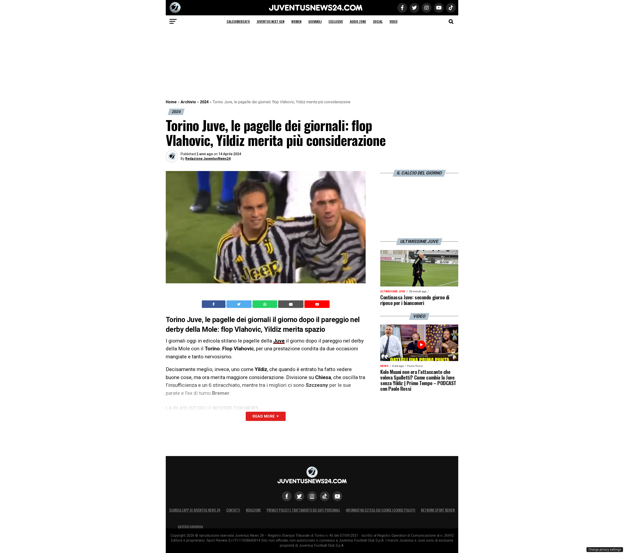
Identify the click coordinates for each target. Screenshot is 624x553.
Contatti (233, 510)
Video (394, 21)
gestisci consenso (190, 526)
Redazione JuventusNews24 (208, 159)
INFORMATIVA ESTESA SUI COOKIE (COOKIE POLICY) (380, 510)
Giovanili (315, 21)
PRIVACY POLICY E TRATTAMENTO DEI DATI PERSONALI (303, 510)
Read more (264, 416)
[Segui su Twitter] (299, 496)
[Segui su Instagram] (312, 496)
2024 (204, 102)
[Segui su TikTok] (325, 496)
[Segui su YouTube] (337, 496)
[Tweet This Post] (239, 304)
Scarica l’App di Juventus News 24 (194, 510)
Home (171, 102)
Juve (279, 341)
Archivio (188, 102)
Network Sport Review (438, 510)
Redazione (253, 510)
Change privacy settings (604, 549)
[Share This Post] (265, 304)
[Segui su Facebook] (287, 496)
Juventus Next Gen (270, 21)
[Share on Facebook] (214, 304)
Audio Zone (358, 21)
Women (296, 21)
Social (378, 21)
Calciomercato (238, 21)
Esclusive (336, 21)
